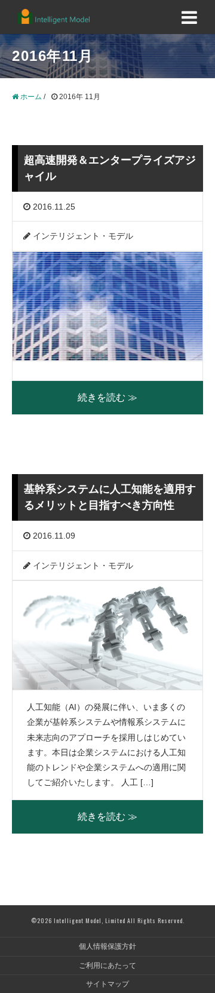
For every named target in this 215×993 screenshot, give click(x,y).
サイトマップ (107, 984)
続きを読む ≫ (107, 397)
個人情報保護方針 (107, 946)
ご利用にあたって (107, 965)
